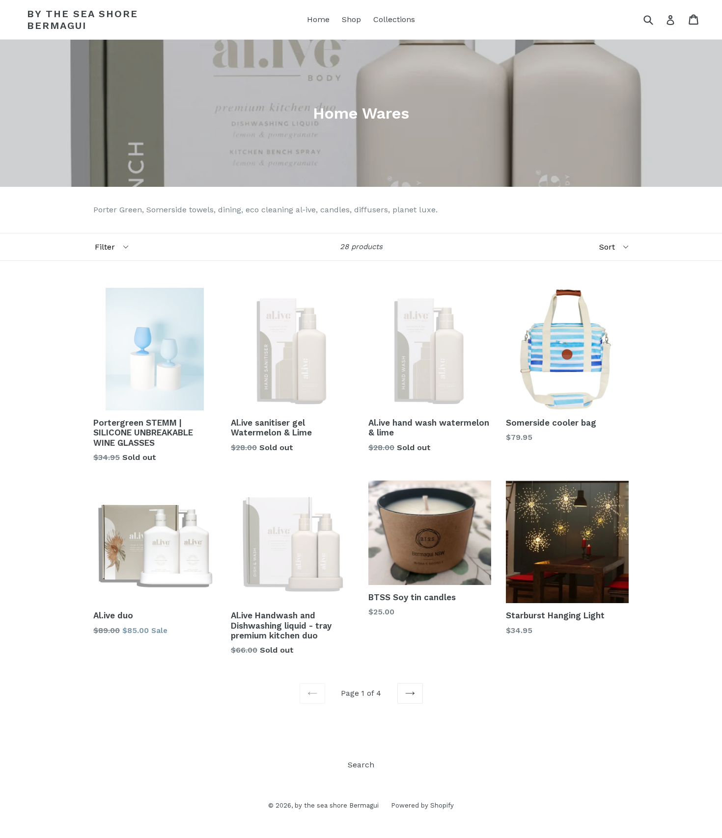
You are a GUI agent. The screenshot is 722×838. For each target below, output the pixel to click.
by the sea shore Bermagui (82, 19)
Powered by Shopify (422, 805)
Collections (394, 19)
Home (318, 19)
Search (361, 764)
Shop (351, 19)
